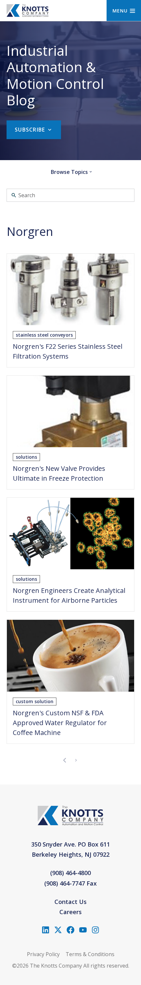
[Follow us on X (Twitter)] (58, 930)
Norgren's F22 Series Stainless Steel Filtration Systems (67, 351)
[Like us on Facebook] (70, 930)
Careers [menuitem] (70, 912)
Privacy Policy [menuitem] (43, 954)
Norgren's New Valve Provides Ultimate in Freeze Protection (59, 473)
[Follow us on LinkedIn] (45, 930)
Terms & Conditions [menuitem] (90, 954)
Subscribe (30, 129)
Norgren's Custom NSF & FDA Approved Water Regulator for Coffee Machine (60, 722)
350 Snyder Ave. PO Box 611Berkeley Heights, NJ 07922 (70, 849)
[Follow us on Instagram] (95, 930)
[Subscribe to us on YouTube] (83, 930)
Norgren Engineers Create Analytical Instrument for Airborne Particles (69, 595)
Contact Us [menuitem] (70, 902)
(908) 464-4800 (70, 873)
